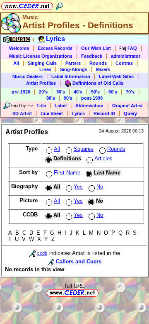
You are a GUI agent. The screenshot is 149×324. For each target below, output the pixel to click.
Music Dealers (27, 76)
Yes (78, 187)
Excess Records (55, 48)
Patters (73, 63)
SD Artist (22, 113)
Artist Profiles (41, 83)
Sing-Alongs (73, 69)
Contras (124, 63)
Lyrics (78, 113)
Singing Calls (42, 63)
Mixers (103, 69)
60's (112, 91)
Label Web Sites (116, 76)
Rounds (98, 63)
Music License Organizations (40, 56)
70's (130, 91)
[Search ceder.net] (59, 5)
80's (50, 98)
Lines (45, 69)
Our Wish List (96, 48)
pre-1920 (21, 91)
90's (68, 98)
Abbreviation (89, 105)
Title (41, 105)
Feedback (91, 56)
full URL (74, 286)
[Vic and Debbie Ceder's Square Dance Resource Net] (27, 5)
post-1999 (92, 98)
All (16, 63)
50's (95, 91)
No (99, 187)
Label (61, 105)
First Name (67, 172)
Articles (103, 158)
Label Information (70, 76)
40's (78, 91)
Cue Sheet (52, 113)
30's (60, 91)
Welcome (19, 48)
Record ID (104, 113)
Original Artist (127, 105)
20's (43, 91)
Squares (84, 149)
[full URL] (101, 292)
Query (130, 113)
